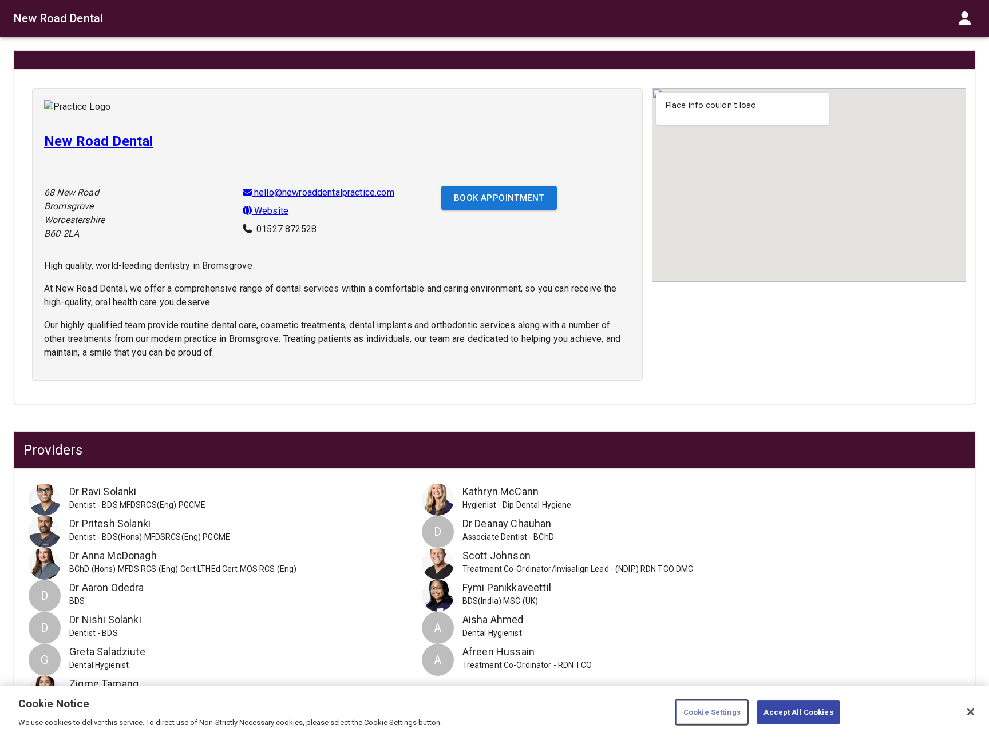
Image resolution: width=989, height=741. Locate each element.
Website (270, 210)
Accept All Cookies (798, 712)
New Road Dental (58, 18)
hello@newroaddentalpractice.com (324, 192)
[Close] (970, 711)
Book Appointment (499, 198)
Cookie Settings (712, 712)
